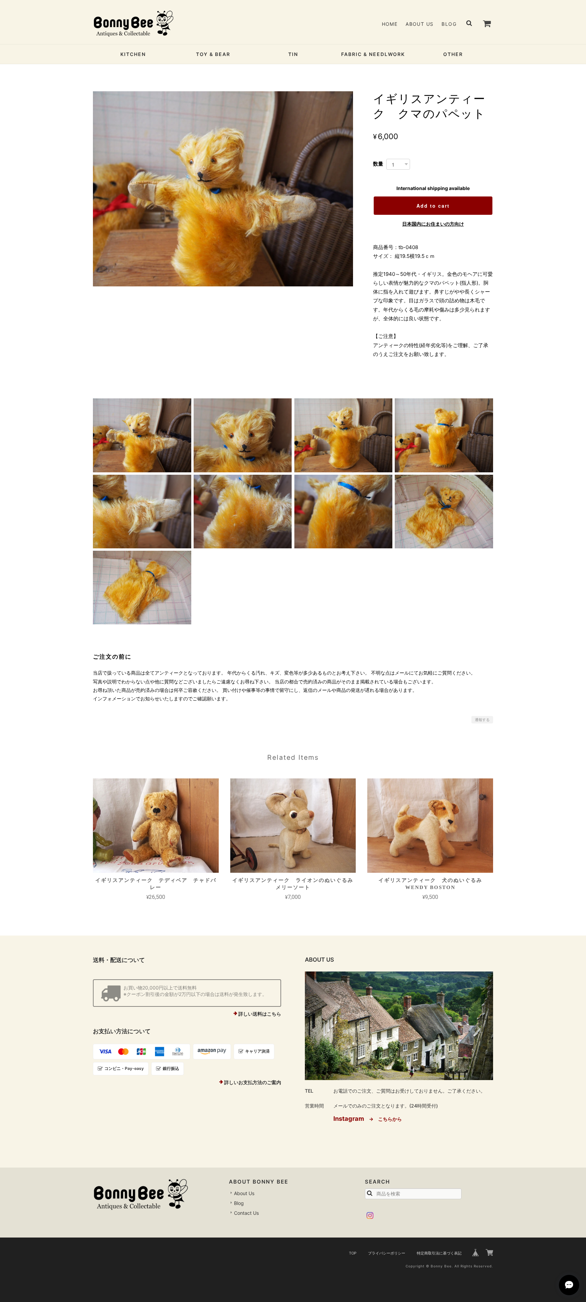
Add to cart (433, 205)
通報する (482, 719)
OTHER (453, 54)
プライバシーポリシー (386, 1253)
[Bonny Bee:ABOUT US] (399, 1025)
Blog (449, 24)
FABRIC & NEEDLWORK (373, 54)
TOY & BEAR (213, 54)
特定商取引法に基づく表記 (439, 1253)
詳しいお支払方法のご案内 (252, 1082)
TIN (293, 54)
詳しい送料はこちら (259, 1014)
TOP (352, 1253)
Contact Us (246, 1213)
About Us (419, 24)
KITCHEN (133, 54)
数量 (378, 164)
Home (390, 24)
